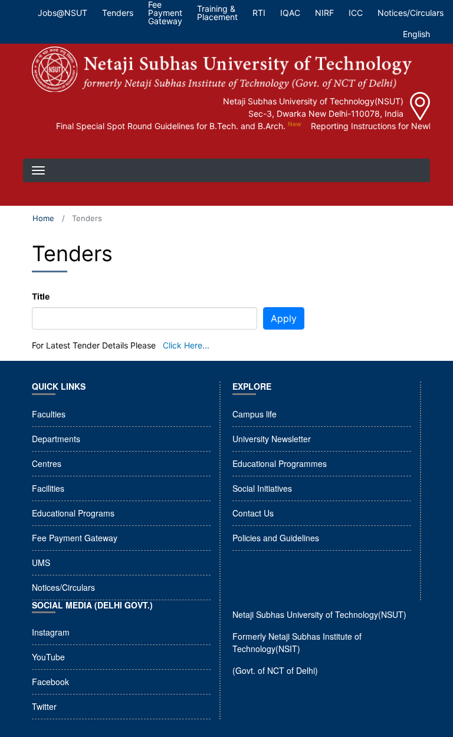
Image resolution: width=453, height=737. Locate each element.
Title (41, 296)
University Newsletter (271, 439)
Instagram (51, 632)
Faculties (48, 414)
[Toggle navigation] (39, 147)
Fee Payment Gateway (74, 538)
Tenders (117, 13)
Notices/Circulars (411, 13)
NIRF (324, 13)
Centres (46, 463)
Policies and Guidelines (275, 538)
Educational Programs (73, 513)
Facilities (48, 488)
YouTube (48, 657)
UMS (41, 562)
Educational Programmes (279, 463)
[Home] (222, 69)
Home (43, 218)
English (416, 34)
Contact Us (253, 513)
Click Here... (186, 345)
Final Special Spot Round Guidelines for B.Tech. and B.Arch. (165, 126)
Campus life (254, 414)
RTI (258, 13)
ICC (356, 13)
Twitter (44, 706)
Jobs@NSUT (62, 13)
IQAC (290, 13)
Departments (56, 439)
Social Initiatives (262, 488)
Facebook (50, 681)
